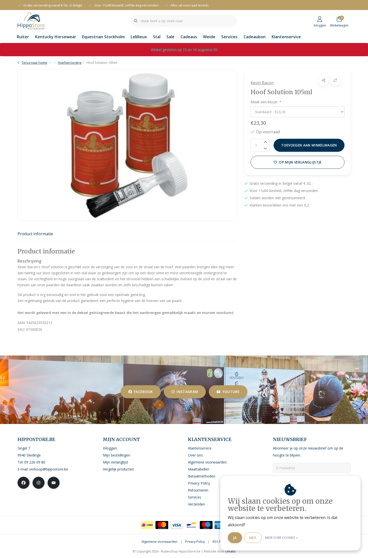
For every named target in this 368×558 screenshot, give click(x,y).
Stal (156, 37)
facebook (143, 391)
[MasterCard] (161, 525)
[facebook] (24, 483)
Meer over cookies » (281, 538)
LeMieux (139, 37)
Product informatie (35, 233)
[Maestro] (206, 525)
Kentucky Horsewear (55, 37)
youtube (231, 391)
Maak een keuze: (266, 102)
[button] (323, 80)
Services (229, 37)
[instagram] (39, 483)
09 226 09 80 (34, 462)
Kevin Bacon (262, 83)
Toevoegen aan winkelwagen (309, 145)
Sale (170, 37)
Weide (209, 37)
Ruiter (23, 37)
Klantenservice (286, 37)
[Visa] (176, 525)
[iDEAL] (147, 525)
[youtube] (54, 483)
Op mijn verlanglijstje (300, 162)
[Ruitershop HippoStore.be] (31, 20)
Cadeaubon (255, 37)
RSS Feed (220, 541)
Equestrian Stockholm (103, 37)
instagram (187, 391)
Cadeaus (188, 37)
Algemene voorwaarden (159, 541)
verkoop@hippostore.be (48, 469)
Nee (252, 537)
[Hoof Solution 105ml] (127, 145)
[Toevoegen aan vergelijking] (335, 80)
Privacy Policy (195, 541)
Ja (235, 537)
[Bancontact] (191, 525)
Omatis (230, 551)
